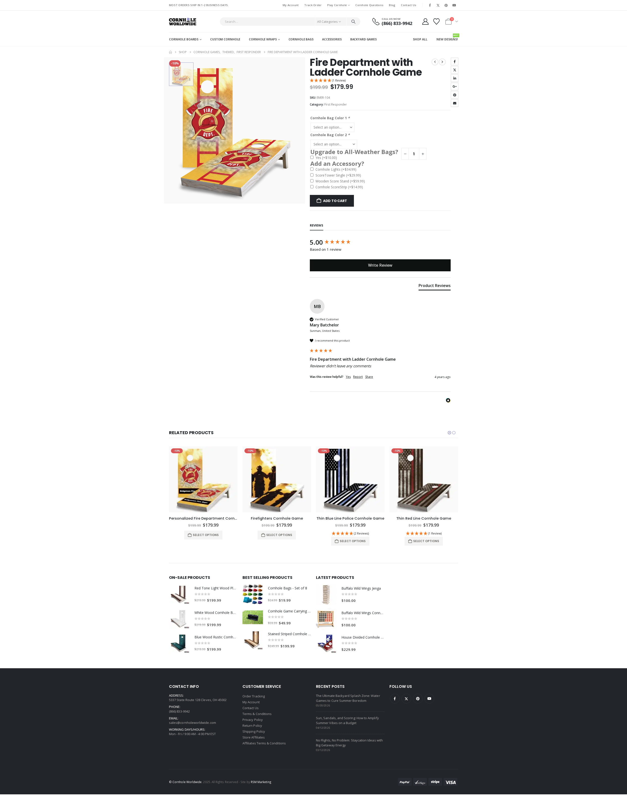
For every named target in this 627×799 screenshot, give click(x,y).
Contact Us (408, 5)
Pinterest (454, 95)
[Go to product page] (179, 594)
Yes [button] (348, 377)
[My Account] (425, 21)
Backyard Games (363, 39)
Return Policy (252, 725)
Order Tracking (253, 696)
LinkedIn (454, 78)
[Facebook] (429, 5)
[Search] (353, 21)
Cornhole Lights (335, 169)
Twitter (454, 70)
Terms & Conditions (257, 714)
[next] (442, 62)
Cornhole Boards (183, 39)
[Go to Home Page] (170, 52)
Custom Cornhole (225, 39)
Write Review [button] (380, 265)
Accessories (332, 39)
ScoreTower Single (338, 175)
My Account (291, 5)
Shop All (420, 39)
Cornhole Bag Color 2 (330, 134)
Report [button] (358, 377)
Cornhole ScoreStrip (339, 187)
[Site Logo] (182, 21)
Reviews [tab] (316, 225)
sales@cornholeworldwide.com (192, 722)
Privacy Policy (252, 719)
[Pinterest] (446, 5)
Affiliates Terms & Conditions (264, 743)
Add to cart (335, 200)
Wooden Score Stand (340, 181)
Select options (206, 535)
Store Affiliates (253, 737)
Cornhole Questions (369, 5)
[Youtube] (454, 5)
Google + (454, 86)
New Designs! (447, 37)
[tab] (435, 286)
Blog (392, 5)
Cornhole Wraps (263, 39)
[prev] (435, 62)
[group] (380, 242)
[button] (380, 81)
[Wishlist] (436, 21)
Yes (326, 157)
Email (454, 103)
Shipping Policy (253, 731)
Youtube (429, 699)
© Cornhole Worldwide (185, 782)
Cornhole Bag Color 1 (330, 118)
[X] (437, 5)
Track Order (313, 5)
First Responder (335, 104)
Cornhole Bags (301, 39)
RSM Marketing (261, 782)
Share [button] (369, 377)
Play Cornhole (337, 5)
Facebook (454, 61)
